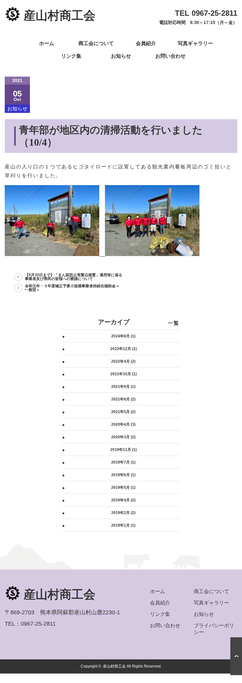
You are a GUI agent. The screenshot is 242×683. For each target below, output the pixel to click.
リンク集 (71, 56)
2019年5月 (120, 487)
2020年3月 (120, 437)
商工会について (96, 43)
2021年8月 (120, 399)
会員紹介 (146, 43)
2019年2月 (120, 513)
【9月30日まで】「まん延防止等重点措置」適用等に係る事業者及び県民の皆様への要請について (73, 277)
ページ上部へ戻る (236, 656)
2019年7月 (120, 462)
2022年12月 (120, 349)
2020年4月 (120, 424)
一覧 (173, 323)
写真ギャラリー (195, 43)
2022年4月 (120, 361)
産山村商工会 (114, 666)
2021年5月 (120, 412)
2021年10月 (120, 374)
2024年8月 (120, 336)
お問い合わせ (170, 56)
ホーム (46, 43)
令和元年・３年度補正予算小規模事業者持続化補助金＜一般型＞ (72, 288)
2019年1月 (120, 525)
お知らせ (121, 56)
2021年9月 (120, 386)
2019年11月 (120, 449)
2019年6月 (120, 475)
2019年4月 (120, 500)
